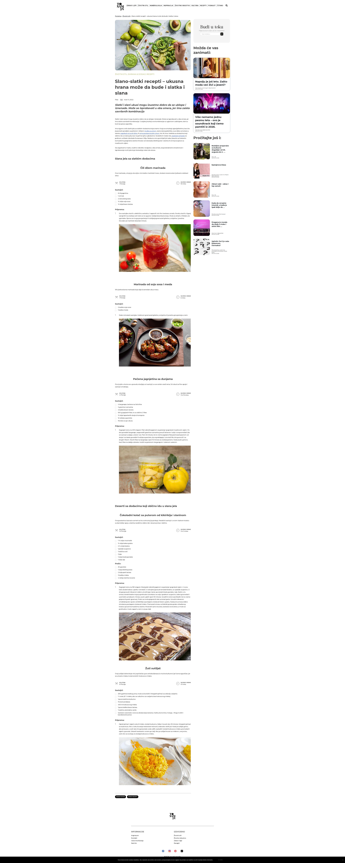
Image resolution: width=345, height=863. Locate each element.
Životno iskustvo (182, 5)
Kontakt (134, 838)
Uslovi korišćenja (137, 841)
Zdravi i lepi (131, 5)
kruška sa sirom (150, 131)
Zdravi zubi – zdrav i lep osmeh (220, 185)
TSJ (121, 100)
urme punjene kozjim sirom (149, 133)
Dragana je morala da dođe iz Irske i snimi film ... (219, 224)
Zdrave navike (120, 796)
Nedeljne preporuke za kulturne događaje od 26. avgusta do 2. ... (220, 149)
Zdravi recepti (132, 796)
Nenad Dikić (220, 233)
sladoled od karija (178, 136)
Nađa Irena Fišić (206, 130)
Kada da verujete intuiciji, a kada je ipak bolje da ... (219, 205)
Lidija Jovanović (212, 88)
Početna (118, 16)
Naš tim (134, 843)
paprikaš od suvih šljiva (129, 133)
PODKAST (212, 5)
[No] (343, 860)
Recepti (203, 5)
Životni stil (143, 5)
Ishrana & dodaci (137, 74)
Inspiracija (168, 5)
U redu (220, 860)
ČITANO (220, 5)
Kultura (195, 5)
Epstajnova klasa (219, 165)
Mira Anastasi (222, 214)
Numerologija (156, 5)
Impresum (135, 835)
